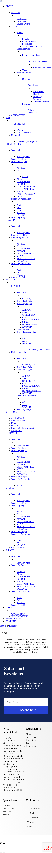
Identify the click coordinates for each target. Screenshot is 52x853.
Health (14, 423)
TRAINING (11, 621)
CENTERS (16, 286)
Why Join (21, 130)
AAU (19, 205)
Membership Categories (27, 141)
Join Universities (24, 133)
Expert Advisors (29, 41)
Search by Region (19, 161)
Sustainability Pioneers (32, 46)
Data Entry (38, 94)
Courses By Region (19, 237)
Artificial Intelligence (20, 418)
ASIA (19, 179)
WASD (20, 32)
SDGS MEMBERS (19, 616)
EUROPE (21, 184)
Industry (14, 425)
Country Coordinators (37, 61)
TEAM (14, 26)
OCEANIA (22, 196)
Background (22, 19)
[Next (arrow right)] (4, 852)
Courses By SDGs (19, 235)
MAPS (9, 607)
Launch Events (23, 24)
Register (12, 626)
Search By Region (19, 450)
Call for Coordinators (42, 68)
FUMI (19, 210)
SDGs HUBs (11, 412)
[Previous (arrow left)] (1, 852)
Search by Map (23, 156)
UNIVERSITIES (13, 144)
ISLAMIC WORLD (26, 186)
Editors (31, 110)
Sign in (3, 626)
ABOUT (9, 6)
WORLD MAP (18, 614)
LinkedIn (34, 817)
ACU (19, 207)
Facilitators (27, 44)
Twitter (33, 813)
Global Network (24, 49)
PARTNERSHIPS (14, 619)
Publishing (26, 104)
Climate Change (18, 421)
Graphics (37, 99)
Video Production (41, 101)
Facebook (34, 808)
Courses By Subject (19, 277)
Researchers (38, 91)
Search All (15, 150)
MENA (20, 191)
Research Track (18, 547)
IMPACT (10, 550)
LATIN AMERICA (25, 189)
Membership (16, 135)
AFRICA (21, 168)
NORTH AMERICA (26, 194)
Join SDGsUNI (18, 124)
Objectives (21, 21)
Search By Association (21, 199)
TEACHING (11, 220)
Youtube (31, 822)
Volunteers (26, 70)
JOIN (8, 117)
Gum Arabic (16, 430)
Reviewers (32, 112)
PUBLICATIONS (19, 352)
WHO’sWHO (12, 433)
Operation (26, 79)
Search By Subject (19, 217)
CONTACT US (18, 115)
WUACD (21, 212)
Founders (26, 39)
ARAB (20, 170)
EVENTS (10, 488)
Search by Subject (24, 329)
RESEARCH (11, 280)
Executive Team (24, 72)
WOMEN (21, 215)
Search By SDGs (18, 159)
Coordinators (33, 85)
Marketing (37, 96)
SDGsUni (15, 12)
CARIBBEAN (23, 181)
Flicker (31, 826)
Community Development (39, 349)
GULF (25, 176)
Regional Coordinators (32, 55)
